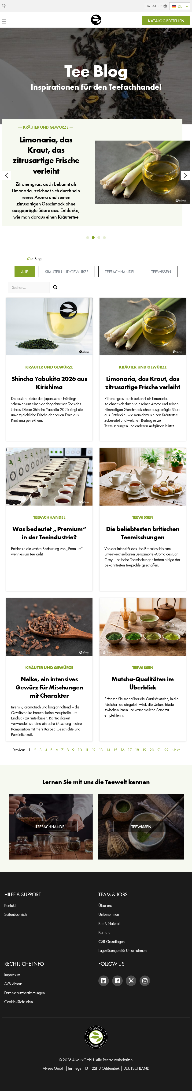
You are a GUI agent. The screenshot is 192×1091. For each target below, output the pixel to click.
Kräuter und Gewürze (66, 271)
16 (122, 749)
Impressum (12, 974)
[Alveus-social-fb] (117, 981)
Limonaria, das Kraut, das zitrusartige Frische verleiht (142, 383)
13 (101, 749)
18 (137, 749)
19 (144, 749)
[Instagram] (145, 981)
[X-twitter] (131, 981)
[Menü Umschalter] (4, 21)
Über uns (105, 905)
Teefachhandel (77, 129)
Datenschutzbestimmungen (24, 992)
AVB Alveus (13, 983)
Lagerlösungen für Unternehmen (122, 950)
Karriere (104, 932)
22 (166, 749)
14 (108, 749)
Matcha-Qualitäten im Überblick (142, 683)
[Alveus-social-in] (103, 981)
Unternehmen (108, 914)
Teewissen (161, 271)
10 (80, 749)
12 (94, 749)
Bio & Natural (108, 923)
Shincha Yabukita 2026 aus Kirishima (49, 383)
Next (176, 749)
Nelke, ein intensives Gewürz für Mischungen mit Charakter (49, 687)
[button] (179, 6)
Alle (24, 271)
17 (130, 749)
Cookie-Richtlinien (18, 1001)
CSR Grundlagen (111, 941)
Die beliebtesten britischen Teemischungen (142, 533)
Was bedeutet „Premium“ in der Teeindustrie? (78, 152)
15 (115, 749)
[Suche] (55, 287)
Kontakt (9, 905)
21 (159, 749)
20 (151, 749)
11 (87, 749)
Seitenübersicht (15, 914)
